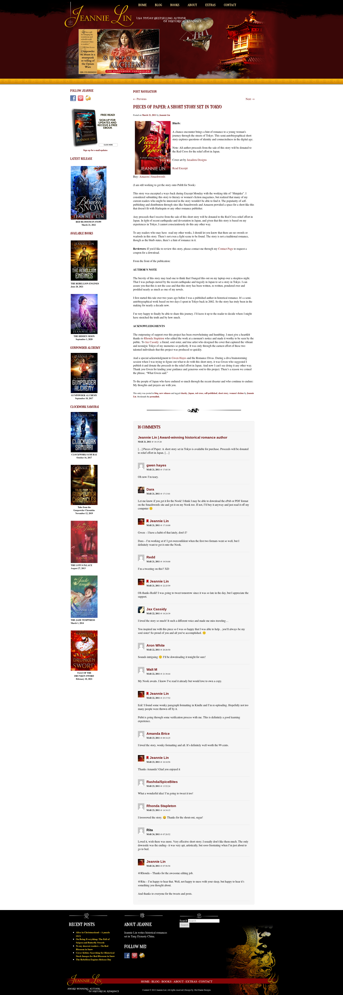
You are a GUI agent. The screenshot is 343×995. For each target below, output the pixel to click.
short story (223, 393)
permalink (154, 396)
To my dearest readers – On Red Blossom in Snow (92, 947)
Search (183, 920)
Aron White (155, 645)
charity (184, 393)
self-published (210, 393)
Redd (150, 557)
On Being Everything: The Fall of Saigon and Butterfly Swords (93, 940)
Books (174, 5)
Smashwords (158, 176)
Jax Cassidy (152, 342)
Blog (158, 5)
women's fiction (236, 393)
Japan (191, 393)
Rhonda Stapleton (154, 338)
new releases (165, 393)
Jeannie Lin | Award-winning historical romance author (182, 437)
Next (250, 99)
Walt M (151, 669)
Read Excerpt (180, 168)
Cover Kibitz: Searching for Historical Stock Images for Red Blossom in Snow (95, 954)
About (192, 5)
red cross (199, 393)
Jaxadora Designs (197, 160)
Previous (139, 99)
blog (156, 393)
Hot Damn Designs (202, 989)
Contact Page (225, 248)
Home (142, 5)
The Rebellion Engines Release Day (93, 959)
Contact (230, 5)
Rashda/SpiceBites (162, 782)
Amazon (144, 176)
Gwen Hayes (179, 358)
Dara (150, 489)
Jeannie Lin (164, 115)
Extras (210, 5)
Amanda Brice (158, 733)
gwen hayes (156, 465)
